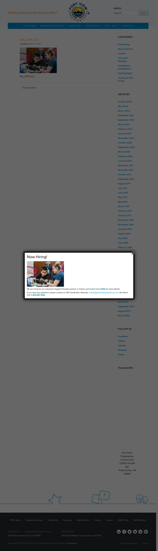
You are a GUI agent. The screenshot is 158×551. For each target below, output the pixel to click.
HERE (102, 289)
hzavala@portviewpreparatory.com (103, 292)
